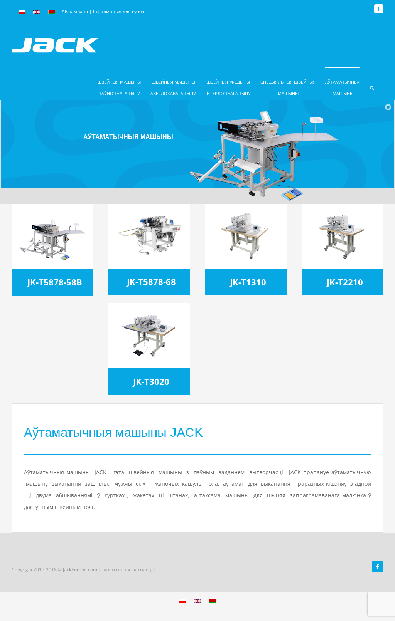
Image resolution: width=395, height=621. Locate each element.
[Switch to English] (36, 12)
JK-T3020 (151, 382)
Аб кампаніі (75, 11)
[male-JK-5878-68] (149, 214)
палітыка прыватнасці (128, 569)
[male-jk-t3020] (149, 313)
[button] (372, 83)
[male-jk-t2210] (342, 214)
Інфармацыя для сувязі (119, 11)
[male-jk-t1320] (246, 214)
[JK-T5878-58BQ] (52, 214)
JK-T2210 (345, 282)
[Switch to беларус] (51, 12)
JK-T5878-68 (151, 282)
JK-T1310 (248, 282)
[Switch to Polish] (22, 12)
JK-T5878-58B (54, 282)
